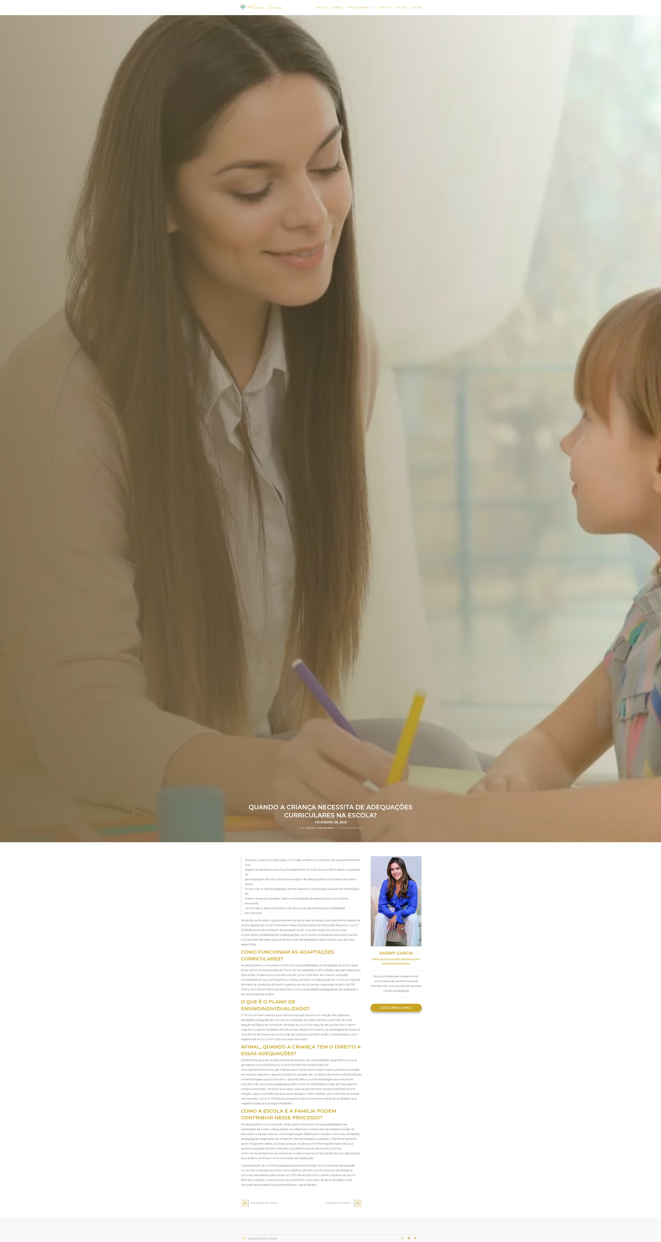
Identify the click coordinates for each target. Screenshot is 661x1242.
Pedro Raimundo (320, 828)
